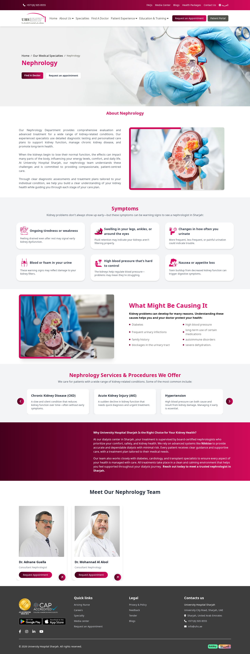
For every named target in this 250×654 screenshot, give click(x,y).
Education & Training (152, 18)
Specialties (82, 18)
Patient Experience (123, 18)
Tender (133, 615)
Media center (81, 621)
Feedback (134, 610)
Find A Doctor (100, 18)
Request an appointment (63, 75)
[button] (229, 401)
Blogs (176, 5)
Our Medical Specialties (48, 55)
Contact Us (210, 5)
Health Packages (191, 5)
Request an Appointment (189, 18)
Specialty (79, 615)
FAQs (149, 5)
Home (53, 18)
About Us (65, 18)
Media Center (163, 5)
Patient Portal (218, 18)
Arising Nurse (82, 604)
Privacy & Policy (138, 604)
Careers (78, 610)
